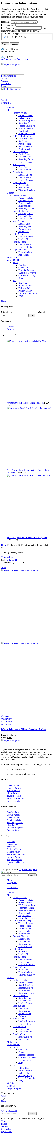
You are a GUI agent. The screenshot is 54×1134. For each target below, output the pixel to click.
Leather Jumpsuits (26, 180)
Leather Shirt (24, 224)
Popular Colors (19, 182)
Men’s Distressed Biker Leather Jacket (23, 729)
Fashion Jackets (25, 115)
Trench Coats (24, 156)
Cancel (5, 44)
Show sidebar (7, 557)
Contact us (23, 267)
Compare (11, 1086)
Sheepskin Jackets (26, 126)
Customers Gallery (26, 275)
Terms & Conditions (27, 293)
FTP (9, 37)
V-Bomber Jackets (26, 133)
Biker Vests (23, 167)
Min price (5, 312)
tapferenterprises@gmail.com (14, 59)
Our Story (23, 265)
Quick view (6, 719)
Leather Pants (24, 177)
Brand (15, 262)
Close (3, 301)
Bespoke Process (26, 270)
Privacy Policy (25, 291)
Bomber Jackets (25, 128)
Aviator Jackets (25, 118)
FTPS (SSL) (20, 37)
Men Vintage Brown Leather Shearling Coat (27, 537)
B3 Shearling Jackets (27, 120)
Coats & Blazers (20, 151)
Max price (42, 312)
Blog (20, 278)
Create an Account (9, 1110)
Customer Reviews (27, 273)
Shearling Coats (25, 159)
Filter (32, 315)
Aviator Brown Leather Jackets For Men (25, 403)
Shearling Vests (25, 226)
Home (4, 545)
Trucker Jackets (25, 138)
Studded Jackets (25, 200)
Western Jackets (25, 149)
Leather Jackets (20, 113)
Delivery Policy (25, 288)
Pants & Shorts (19, 172)
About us (11, 841)
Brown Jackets (25, 187)
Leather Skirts (24, 239)
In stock (10, 329)
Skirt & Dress (19, 234)
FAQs (21, 296)
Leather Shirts (24, 169)
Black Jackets (24, 185)
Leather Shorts (25, 175)
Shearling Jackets (26, 123)
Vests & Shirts (19, 221)
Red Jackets (23, 255)
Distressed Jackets (26, 190)
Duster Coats (24, 154)
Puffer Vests (23, 231)
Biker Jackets (24, 206)
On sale (10, 326)
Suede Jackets (24, 141)
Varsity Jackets (25, 146)
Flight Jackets (24, 131)
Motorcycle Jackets (15, 798)
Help (15, 280)
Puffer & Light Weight (23, 136)
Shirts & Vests (19, 164)
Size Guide (23, 283)
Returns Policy (25, 285)
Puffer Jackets (24, 144)
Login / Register (14, 1088)
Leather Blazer (25, 162)
